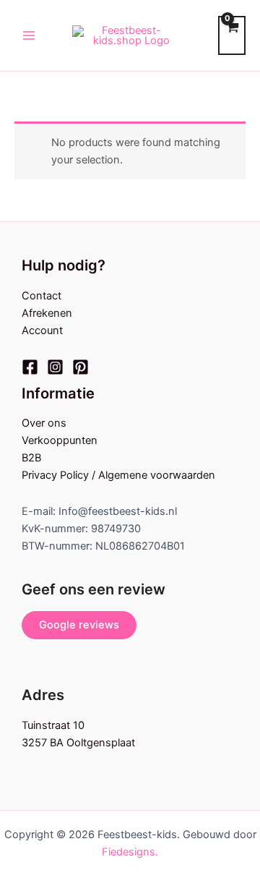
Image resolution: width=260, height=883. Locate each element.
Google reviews (79, 624)
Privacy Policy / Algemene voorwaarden (118, 475)
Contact (41, 295)
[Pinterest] (80, 367)
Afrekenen (47, 313)
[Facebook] (30, 367)
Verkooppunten (60, 440)
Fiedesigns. (130, 851)
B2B (31, 457)
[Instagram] (55, 367)
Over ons (44, 423)
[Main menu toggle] (28, 35)
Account (42, 330)
